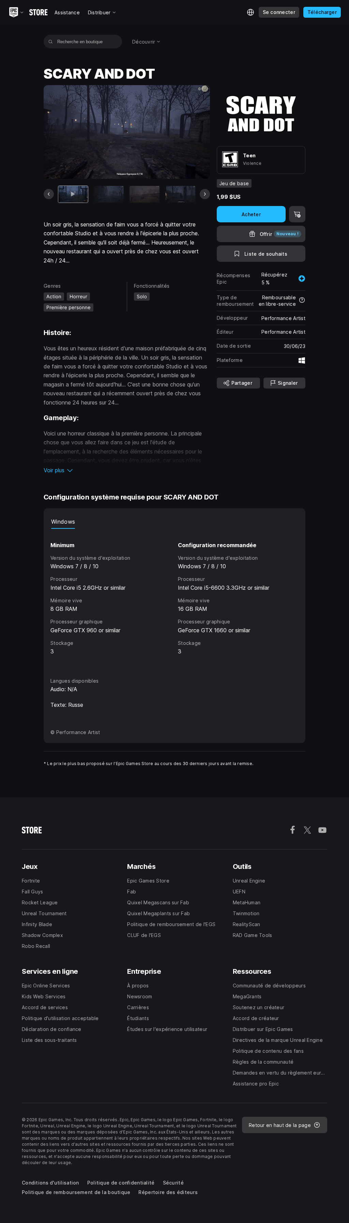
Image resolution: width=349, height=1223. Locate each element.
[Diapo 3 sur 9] (144, 194)
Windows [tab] (63, 521)
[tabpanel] (174, 597)
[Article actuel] (73, 194)
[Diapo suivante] (205, 194)
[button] (127, 470)
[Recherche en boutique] (50, 41)
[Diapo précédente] (49, 194)
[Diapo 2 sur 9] (108, 194)
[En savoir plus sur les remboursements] (302, 301)
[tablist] (174, 522)
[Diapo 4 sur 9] (180, 194)
